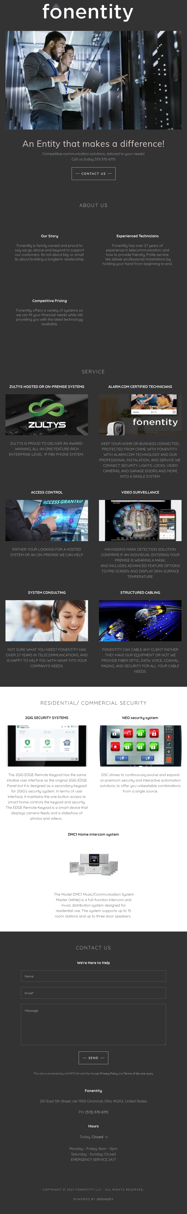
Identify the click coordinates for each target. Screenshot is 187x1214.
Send (93, 1058)
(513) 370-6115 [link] (96, 1112)
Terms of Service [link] (134, 1073)
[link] (88, 12)
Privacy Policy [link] (109, 1073)
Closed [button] (97, 1136)
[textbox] (93, 976)
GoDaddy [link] (105, 1199)
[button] (105, 1137)
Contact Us (93, 174)
